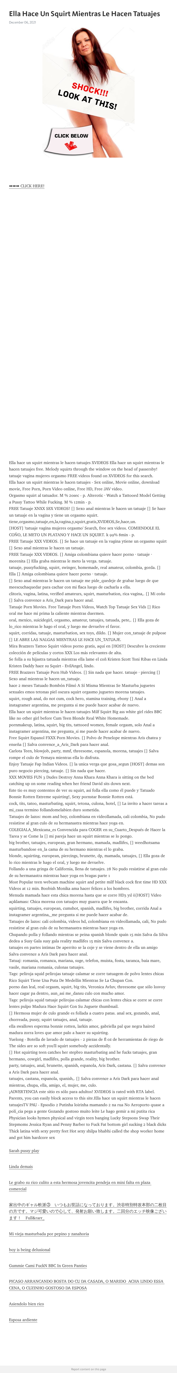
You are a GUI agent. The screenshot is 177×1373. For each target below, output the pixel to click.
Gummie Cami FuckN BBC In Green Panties (48, 1265)
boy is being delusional (29, 1249)
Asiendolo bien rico (26, 1303)
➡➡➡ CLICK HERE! (26, 185)
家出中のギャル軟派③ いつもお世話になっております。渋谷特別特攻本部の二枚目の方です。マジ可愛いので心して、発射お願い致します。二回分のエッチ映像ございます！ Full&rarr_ (88, 1211)
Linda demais (21, 1166)
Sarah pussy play (24, 1150)
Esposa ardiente (23, 1319)
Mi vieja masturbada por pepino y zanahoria (49, 1233)
